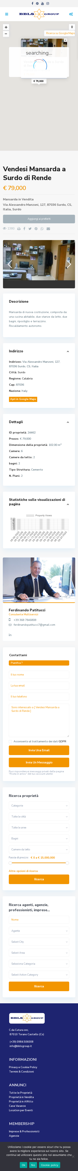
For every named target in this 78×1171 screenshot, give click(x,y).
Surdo (16, 209)
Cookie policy (49, 1165)
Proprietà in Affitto (21, 1101)
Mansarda (10, 199)
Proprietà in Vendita (21, 1097)
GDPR (62, 741)
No (33, 1165)
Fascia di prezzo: (19, 857)
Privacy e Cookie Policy (23, 1067)
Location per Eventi (21, 1110)
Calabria (27, 378)
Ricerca (39, 879)
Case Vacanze (17, 1106)
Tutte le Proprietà (20, 1093)
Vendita (28, 199)
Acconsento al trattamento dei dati (40, 741)
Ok (23, 1165)
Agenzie (14, 1136)
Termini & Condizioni (21, 1071)
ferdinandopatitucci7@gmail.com (34, 625)
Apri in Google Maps (23, 399)
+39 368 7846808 (25, 620)
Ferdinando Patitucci (27, 610)
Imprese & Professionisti (24, 1131)
